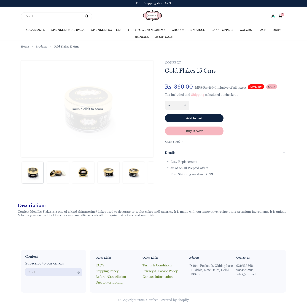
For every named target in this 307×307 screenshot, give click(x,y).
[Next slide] (149, 109)
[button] (87, 109)
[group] (33, 172)
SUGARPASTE (35, 30)
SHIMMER (141, 36)
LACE (262, 30)
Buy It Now (194, 131)
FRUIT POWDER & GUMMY (146, 30)
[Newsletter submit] (78, 272)
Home (25, 46)
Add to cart (194, 118)
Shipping (197, 94)
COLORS (246, 30)
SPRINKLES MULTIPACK (68, 30)
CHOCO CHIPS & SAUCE (188, 30)
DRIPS (277, 30)
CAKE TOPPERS (222, 30)
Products (41, 46)
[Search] (86, 16)
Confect (152, 300)
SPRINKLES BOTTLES (106, 30)
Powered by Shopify (174, 300)
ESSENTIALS (164, 36)
